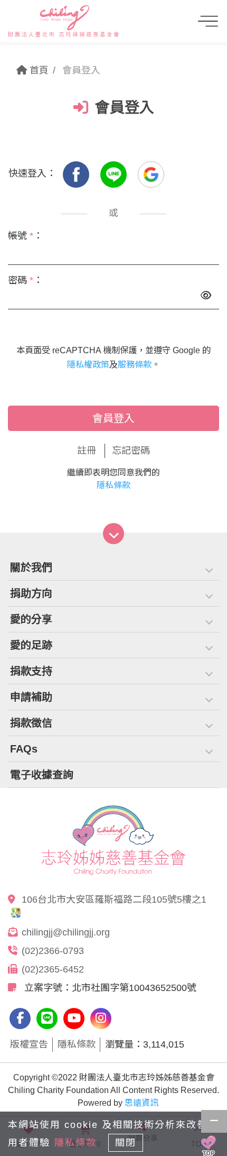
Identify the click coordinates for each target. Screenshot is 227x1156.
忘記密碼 (131, 450)
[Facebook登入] (77, 173)
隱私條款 (113, 485)
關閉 (125, 1142)
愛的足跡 (31, 645)
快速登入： (32, 173)
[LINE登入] (115, 173)
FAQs (23, 749)
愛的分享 (31, 619)
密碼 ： (25, 280)
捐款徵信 (31, 723)
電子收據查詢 (41, 775)
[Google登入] (151, 173)
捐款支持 (31, 671)
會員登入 (113, 418)
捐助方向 (31, 593)
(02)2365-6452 (53, 969)
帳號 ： (25, 236)
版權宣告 (29, 1044)
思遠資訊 (141, 1102)
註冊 (86, 450)
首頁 (38, 70)
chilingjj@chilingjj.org (66, 932)
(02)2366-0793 (53, 951)
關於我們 (31, 567)
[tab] (113, 568)
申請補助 (31, 697)
